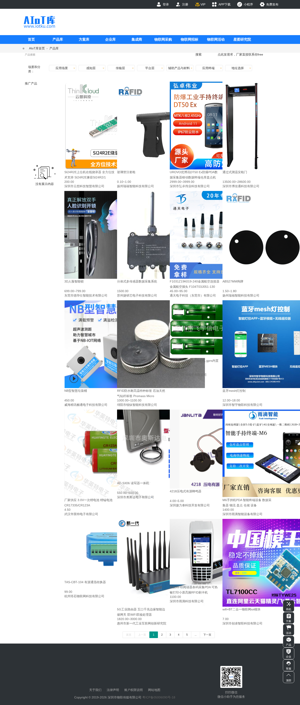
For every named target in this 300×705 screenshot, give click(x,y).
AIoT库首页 (37, 48)
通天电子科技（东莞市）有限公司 (193, 295)
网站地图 (154, 690)
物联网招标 (189, 39)
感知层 (91, 68)
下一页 (207, 634)
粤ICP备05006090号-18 (158, 697)
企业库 (110, 39)
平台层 (149, 68)
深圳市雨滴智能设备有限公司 (242, 514)
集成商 (137, 39)
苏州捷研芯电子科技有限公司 (137, 295)
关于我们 (95, 690)
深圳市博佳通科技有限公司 (240, 186)
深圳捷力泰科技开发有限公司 (190, 505)
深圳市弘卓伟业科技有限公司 (190, 186)
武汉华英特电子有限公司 (81, 514)
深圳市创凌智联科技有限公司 (242, 623)
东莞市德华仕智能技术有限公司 (85, 295)
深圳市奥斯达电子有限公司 (135, 497)
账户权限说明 (133, 690)
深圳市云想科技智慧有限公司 (84, 186)
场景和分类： (34, 69)
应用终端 (208, 68)
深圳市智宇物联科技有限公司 (242, 404)
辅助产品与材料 (179, 68)
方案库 (84, 39)
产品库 (57, 39)
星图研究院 (242, 39)
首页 (31, 39)
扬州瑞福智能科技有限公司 (135, 186)
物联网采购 (163, 39)
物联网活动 (216, 39)
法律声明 (113, 690)
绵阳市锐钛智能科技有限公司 (137, 404)
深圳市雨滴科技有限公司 (187, 601)
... (196, 634)
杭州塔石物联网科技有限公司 (84, 596)
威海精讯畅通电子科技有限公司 (85, 404)
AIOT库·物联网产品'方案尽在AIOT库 (39, 22)
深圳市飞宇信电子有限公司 (188, 374)
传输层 (120, 68)
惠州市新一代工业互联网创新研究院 (141, 623)
